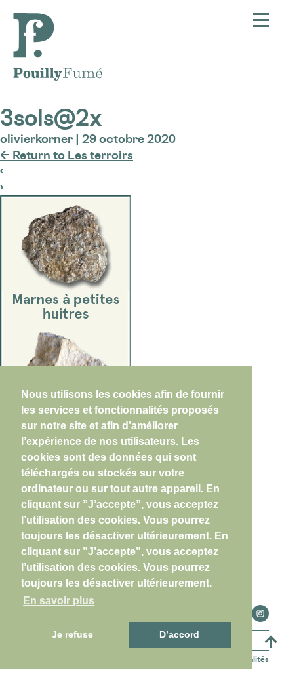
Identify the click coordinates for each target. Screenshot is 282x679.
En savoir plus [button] (58, 600)
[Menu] (261, 20)
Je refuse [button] (72, 634)
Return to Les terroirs (66, 154)
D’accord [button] (179, 634)
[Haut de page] (271, 641)
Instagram (260, 609)
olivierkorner (36, 138)
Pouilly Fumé (49, 21)
